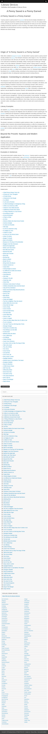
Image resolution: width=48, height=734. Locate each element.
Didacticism (27, 634)
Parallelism (4, 683)
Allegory (4, 600)
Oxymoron (4, 680)
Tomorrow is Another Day (10, 327)
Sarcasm (26, 702)
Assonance (4, 618)
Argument (26, 616)
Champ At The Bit (7, 278)
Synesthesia (5, 713)
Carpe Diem (6, 266)
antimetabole (26, 157)
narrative (3, 113)
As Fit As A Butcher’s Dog (10, 228)
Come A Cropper (7, 318)
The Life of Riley (7, 347)
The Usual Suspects (8, 375)
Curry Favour (6, 350)
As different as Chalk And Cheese (12, 270)
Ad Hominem (5, 599)
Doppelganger (27, 636)
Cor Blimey (6, 337)
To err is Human (7, 322)
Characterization (6, 623)
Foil (25, 648)
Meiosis (26, 667)
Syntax (3, 715)
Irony (25, 662)
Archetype (4, 616)
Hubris (3, 655)
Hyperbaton (27, 655)
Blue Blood (6, 295)
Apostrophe (5, 614)
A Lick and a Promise (8, 202)
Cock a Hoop (6, 306)
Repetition (26, 699)
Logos (3, 667)
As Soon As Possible (8, 224)
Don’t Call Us (6, 377)
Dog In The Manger (8, 379)
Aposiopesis (27, 613)
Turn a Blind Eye (7, 335)
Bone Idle (5, 255)
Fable (3, 646)
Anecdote (26, 607)
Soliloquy (4, 706)
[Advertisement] (24, 40)
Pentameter (27, 687)
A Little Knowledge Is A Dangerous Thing (14, 203)
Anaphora (4, 607)
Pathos (3, 687)
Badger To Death (7, 238)
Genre (3, 651)
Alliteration (26, 600)
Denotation (4, 630)
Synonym (26, 713)
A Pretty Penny (7, 196)
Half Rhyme (5, 653)
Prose (25, 695)
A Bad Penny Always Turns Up (11, 192)
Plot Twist (26, 690)
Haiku (25, 651)
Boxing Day (6, 257)
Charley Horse (7, 272)
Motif (25, 673)
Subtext (26, 708)
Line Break (27, 665)
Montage (26, 671)
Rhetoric (4, 701)
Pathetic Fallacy (28, 685)
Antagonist (4, 609)
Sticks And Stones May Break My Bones (13, 289)
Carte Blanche (7, 274)
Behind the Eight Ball (8, 245)
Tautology (26, 715)
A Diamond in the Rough (9, 198)
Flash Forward (5, 648)
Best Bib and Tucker (8, 249)
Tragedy (26, 718)
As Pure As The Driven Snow (10, 234)
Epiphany (4, 639)
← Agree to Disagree (5, 386)
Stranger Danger (7, 326)
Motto (3, 674)
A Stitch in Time (7, 232)
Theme (3, 716)
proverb (22, 20)
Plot (3, 690)
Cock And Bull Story (8, 310)
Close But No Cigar (8, 305)
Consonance (27, 629)
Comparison (5, 627)
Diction (3, 634)
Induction (26, 658)
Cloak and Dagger (8, 299)
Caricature (4, 622)
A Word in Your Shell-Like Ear (11, 207)
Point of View (5, 694)
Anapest (26, 606)
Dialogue (26, 632)
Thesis (26, 716)
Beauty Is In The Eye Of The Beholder (13, 242)
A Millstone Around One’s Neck (11, 209)
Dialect (3, 632)
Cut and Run (6, 352)
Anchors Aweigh (7, 223)
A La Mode (6, 200)
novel (13, 69)
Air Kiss (5, 219)
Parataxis (26, 683)
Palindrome (27, 680)
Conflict (26, 627)
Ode (3, 678)
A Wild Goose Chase (8, 366)
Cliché (25, 623)
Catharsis (26, 622)
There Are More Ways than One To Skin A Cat (15, 320)
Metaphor (26, 669)
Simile (25, 704)
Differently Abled (7, 369)
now (10, 71)
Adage (25, 599)
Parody (3, 685)
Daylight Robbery (7, 358)
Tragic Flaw (27, 720)
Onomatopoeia (28, 678)
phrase (17, 65)
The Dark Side (7, 312)
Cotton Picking (7, 339)
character (3, 86)
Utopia (25, 722)
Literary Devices (9, 4)
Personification (28, 688)
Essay (3, 641)
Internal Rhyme (5, 662)
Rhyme (26, 701)
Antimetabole (5, 611)
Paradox (26, 681)
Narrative (26, 674)
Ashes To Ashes (7, 236)
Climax (3, 625)
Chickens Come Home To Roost (11, 284)
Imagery (4, 658)
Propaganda (5, 695)
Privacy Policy (34, 731)
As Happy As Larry (8, 230)
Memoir (4, 669)
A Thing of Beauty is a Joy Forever (12, 211)
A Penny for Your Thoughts (10, 194)
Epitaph (26, 639)
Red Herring (5, 699)
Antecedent (27, 609)
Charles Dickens (37, 67)
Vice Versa (6, 348)
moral (26, 88)
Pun (25, 697)
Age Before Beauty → (42, 386)
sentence (26, 155)
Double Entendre (6, 637)
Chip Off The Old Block (9, 287)
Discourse (4, 636)
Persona (4, 688)
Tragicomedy (5, 720)
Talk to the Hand (7, 345)
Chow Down (6, 297)
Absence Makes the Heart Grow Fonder (13, 221)
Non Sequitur (27, 676)
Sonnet (26, 706)
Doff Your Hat (6, 368)
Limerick (4, 665)
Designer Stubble (7, 362)
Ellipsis (26, 637)
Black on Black (7, 259)
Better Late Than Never (9, 247)
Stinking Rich (6, 291)
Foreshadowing (5, 650)
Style (3, 708)
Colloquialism (27, 625)
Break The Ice (6, 261)
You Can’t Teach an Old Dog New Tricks (13, 324)
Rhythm (4, 702)
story (9, 109)
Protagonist (4, 697)
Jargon (3, 664)
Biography (26, 618)
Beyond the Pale (7, 251)
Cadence (26, 620)
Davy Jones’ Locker (8, 356)
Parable (4, 681)
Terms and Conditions (42, 731)
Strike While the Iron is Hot (10, 303)
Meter (3, 671)
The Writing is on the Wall (10, 329)
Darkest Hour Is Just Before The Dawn (13, 360)
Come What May (7, 314)
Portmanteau (27, 694)
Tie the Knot (6, 331)
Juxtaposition (27, 664)
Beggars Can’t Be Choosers (10, 244)
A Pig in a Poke (7, 217)
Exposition (26, 644)
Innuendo (26, 660)
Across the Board (7, 215)
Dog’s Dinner (6, 381)
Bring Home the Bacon (9, 263)
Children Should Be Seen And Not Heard (14, 286)
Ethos (25, 641)
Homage (26, 653)
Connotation (5, 629)
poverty (2, 128)
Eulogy (3, 643)
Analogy (4, 606)
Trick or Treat (6, 316)
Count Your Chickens (8, 341)
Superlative (4, 709)
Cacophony (4, 620)
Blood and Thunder (8, 253)
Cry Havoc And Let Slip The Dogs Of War (14, 343)
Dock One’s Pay (7, 371)
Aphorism (4, 613)
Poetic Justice (27, 692)
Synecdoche (27, 711)
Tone (3, 718)
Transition (4, 722)
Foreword (26, 650)
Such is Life (6, 293)
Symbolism (4, 711)
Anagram (26, 604)
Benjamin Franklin (16, 56)
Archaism (26, 614)
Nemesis (4, 676)
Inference (4, 660)
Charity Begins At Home (9, 268)
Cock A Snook (7, 308)
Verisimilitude (5, 724)
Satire (3, 704)
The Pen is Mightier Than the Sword (12, 301)
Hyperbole (4, 657)
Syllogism (26, 709)
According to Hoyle (8, 213)
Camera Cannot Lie (8, 265)
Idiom (25, 657)
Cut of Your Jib (7, 354)
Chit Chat (5, 276)
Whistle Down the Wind (9, 333)
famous (13, 57)
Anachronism (5, 604)
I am (10, 175)
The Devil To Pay (7, 373)
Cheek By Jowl (7, 280)
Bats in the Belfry (7, 240)
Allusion (4, 602)
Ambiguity (26, 602)
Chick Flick (6, 282)
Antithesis (26, 611)
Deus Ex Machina (7, 364)
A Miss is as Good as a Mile (10, 205)
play (17, 67)
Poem (3, 692)
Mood (3, 673)
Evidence (4, 644)
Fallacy (26, 646)
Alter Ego (5, 226)
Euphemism (27, 643)
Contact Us (27, 731)
